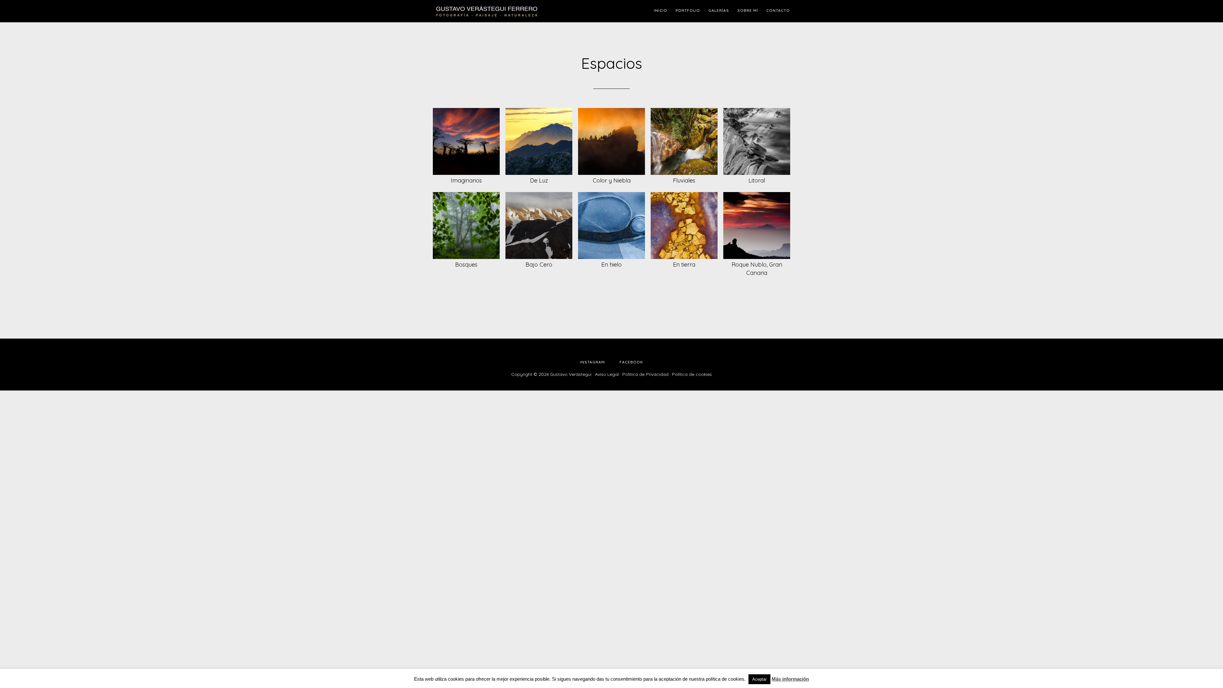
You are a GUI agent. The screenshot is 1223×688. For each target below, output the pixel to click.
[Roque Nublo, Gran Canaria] (756, 225)
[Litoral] (756, 141)
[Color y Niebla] (611, 141)
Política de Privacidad (645, 374)
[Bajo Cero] (538, 225)
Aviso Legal (607, 374)
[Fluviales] (684, 141)
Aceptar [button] (759, 679)
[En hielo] (611, 225)
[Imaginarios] (466, 141)
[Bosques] (466, 225)
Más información (790, 679)
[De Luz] (538, 141)
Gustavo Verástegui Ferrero (487, 11)
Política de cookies (692, 374)
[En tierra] (684, 225)
